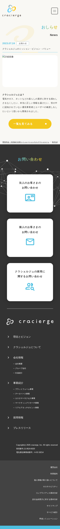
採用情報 (18, 417)
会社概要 (18, 364)
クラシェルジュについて (27, 347)
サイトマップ (52, 506)
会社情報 (18, 357)
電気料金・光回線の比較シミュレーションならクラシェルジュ (25, 142)
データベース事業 (22, 394)
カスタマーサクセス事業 (25, 398)
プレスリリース (22, 428)
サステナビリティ (50, 487)
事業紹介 (18, 383)
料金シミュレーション (48, 519)
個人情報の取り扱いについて (46, 480)
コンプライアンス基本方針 (47, 493)
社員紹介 (18, 373)
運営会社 (54, 467)
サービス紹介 (52, 512)
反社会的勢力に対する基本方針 (45, 499)
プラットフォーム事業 (24, 389)
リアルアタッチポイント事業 (27, 408)
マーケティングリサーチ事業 (27, 403)
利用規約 (54, 474)
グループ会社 (20, 368)
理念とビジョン (22, 336)
